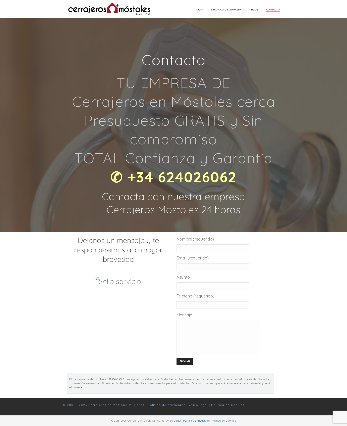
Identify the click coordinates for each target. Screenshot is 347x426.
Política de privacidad (167, 405)
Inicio (199, 9)
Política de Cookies (227, 405)
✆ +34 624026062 (173, 177)
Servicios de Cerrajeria (227, 9)
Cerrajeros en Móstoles (108, 405)
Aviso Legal (173, 420)
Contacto (273, 9)
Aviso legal (198, 405)
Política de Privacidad (196, 420)
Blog (254, 9)
